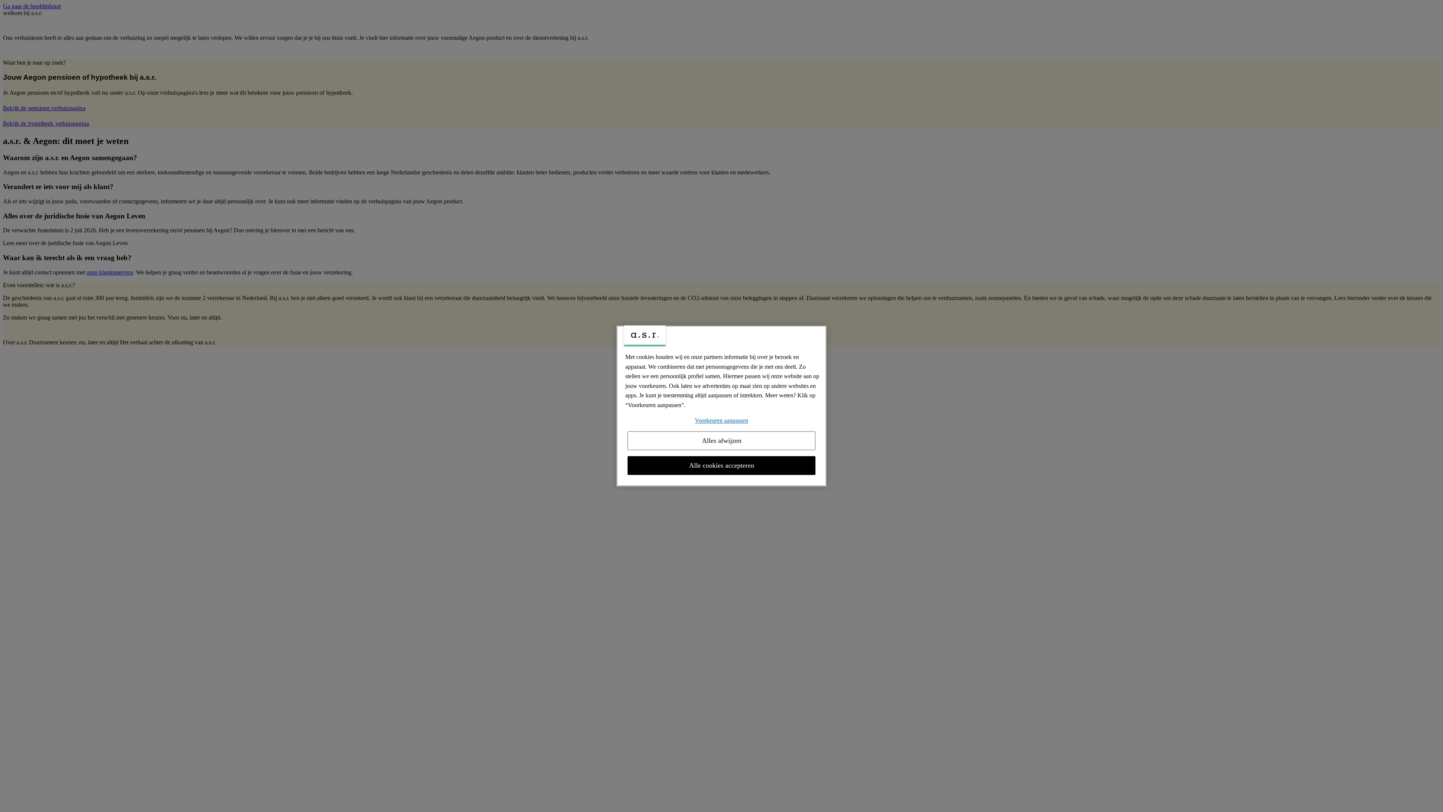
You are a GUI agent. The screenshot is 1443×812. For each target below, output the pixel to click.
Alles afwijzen (721, 441)
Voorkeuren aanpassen (721, 420)
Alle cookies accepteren (721, 466)
